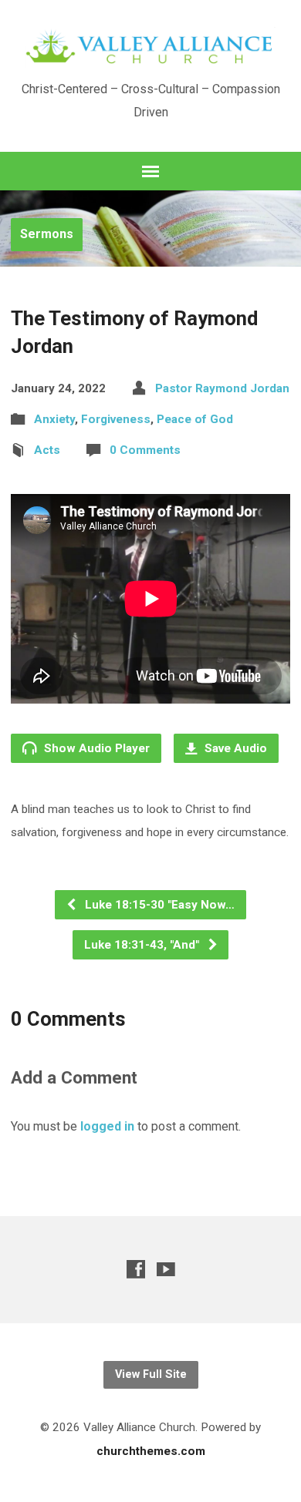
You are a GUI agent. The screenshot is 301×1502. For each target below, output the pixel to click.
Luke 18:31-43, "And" (143, 945)
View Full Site (151, 1374)
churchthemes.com (150, 1451)
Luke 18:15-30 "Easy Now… (158, 905)
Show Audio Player (95, 748)
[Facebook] (136, 1269)
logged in (107, 1126)
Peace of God (195, 419)
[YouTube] (166, 1269)
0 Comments (145, 450)
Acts (47, 450)
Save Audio (234, 748)
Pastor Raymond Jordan (222, 388)
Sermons (46, 234)
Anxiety (54, 419)
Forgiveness (115, 419)
